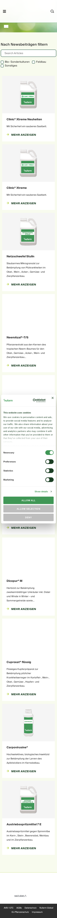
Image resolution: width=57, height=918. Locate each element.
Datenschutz (31, 908)
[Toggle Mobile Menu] (4, 11)
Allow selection (28, 509)
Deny (28, 517)
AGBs (19, 908)
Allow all (28, 500)
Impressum (37, 912)
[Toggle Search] (52, 11)
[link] (24, 11)
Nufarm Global (46, 908)
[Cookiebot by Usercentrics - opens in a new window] (33, 400)
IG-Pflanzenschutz (20, 912)
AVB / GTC (8, 908)
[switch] (49, 461)
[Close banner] (53, 400)
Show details (41, 491)
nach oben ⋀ (20, 896)
